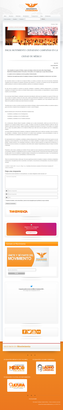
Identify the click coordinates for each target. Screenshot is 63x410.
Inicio (5, 16)
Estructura (18, 16)
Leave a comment (9, 167)
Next (57, 24)
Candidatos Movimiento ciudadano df (34, 166)
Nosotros (11, 16)
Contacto (22, 19)
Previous (53, 24)
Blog (41, 16)
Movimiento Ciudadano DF (47, 166)
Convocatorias (7, 19)
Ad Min (7, 166)
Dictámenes (47, 16)
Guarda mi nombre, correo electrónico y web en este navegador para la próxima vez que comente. (27, 200)
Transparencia (34, 16)
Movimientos (26, 16)
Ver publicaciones (31, 232)
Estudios (15, 19)
